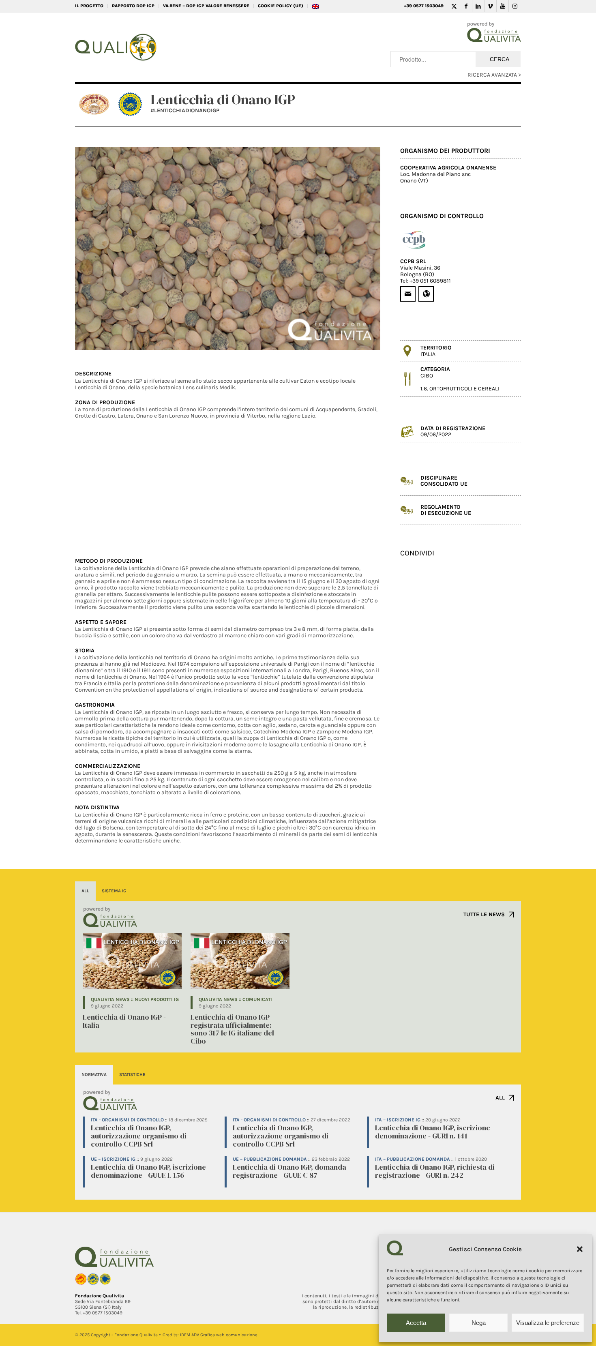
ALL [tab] (85, 891)
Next (362, 249)
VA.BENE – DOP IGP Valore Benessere (206, 6)
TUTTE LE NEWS (484, 914)
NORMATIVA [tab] (94, 1074)
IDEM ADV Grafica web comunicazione (218, 1334)
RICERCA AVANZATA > (494, 74)
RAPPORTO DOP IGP (133, 6)
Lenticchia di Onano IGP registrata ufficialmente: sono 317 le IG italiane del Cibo (232, 1029)
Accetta (416, 1322)
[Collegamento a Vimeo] (490, 6)
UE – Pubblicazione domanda (270, 1159)
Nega (479, 1322)
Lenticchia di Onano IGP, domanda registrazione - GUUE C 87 (289, 1171)
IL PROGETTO (89, 6)
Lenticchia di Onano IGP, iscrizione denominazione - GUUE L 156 (148, 1171)
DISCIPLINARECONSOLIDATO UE (443, 480)
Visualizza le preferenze (547, 1322)
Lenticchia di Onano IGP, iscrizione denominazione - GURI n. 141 (432, 1132)
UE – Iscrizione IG (113, 1159)
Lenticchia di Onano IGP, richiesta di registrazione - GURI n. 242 (435, 1171)
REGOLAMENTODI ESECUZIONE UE (445, 510)
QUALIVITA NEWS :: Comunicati (235, 999)
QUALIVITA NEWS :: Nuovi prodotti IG (135, 999)
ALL (500, 1097)
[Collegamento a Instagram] (515, 6)
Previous (93, 249)
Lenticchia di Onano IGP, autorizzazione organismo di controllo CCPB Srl (139, 1136)
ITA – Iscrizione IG (397, 1120)
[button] (580, 1249)
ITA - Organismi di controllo (127, 1120)
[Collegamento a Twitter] (454, 6)
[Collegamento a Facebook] (466, 6)
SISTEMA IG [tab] (114, 891)
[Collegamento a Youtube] (502, 6)
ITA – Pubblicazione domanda (412, 1159)
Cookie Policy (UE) (280, 6)
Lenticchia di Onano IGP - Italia (124, 1021)
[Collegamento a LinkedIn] (478, 6)
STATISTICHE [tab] (132, 1074)
